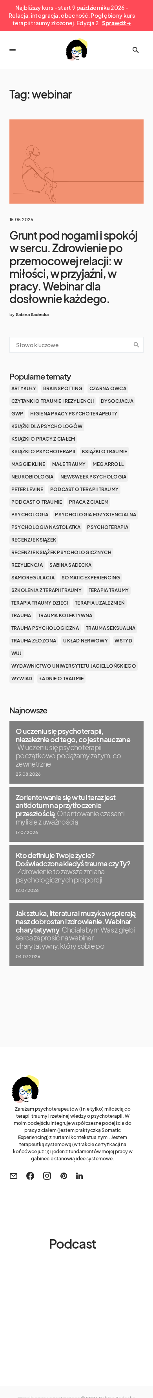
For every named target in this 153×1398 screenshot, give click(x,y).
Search (136, 345)
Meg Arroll (108, 464)
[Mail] (13, 1176)
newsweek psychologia (93, 477)
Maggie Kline (28, 464)
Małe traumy (69, 464)
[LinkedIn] (79, 1176)
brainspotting (63, 388)
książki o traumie (105, 451)
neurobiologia (32, 477)
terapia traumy (109, 590)
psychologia (29, 515)
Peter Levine (27, 489)
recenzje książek (33, 540)
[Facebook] (30, 1176)
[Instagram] (47, 1176)
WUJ (16, 653)
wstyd (123, 641)
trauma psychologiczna (45, 628)
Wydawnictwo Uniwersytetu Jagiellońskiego (73, 666)
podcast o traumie (36, 502)
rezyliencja (27, 565)
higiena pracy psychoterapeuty (73, 414)
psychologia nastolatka (45, 527)
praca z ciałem (88, 502)
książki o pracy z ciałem (43, 439)
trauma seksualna (110, 628)
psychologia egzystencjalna (95, 515)
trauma (21, 615)
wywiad (22, 678)
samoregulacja (33, 578)
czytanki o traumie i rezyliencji (52, 401)
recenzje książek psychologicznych (61, 552)
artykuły (23, 388)
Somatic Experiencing (91, 578)
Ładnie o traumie (61, 678)
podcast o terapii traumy (84, 489)
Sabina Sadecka (70, 565)
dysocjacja (117, 401)
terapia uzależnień (100, 603)
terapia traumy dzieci (39, 603)
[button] (12, 50)
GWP (17, 414)
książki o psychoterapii (43, 451)
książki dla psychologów (46, 426)
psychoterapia (107, 527)
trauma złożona (33, 641)
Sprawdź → (116, 22)
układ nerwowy (85, 641)
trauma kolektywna (65, 615)
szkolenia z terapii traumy (46, 590)
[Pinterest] (63, 1176)
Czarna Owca (107, 388)
